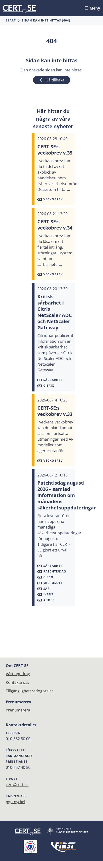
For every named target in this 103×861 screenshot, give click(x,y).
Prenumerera (18, 710)
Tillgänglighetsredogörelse (30, 691)
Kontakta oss (17, 682)
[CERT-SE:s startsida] (19, 9)
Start (11, 20)
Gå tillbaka (55, 80)
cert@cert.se (17, 784)
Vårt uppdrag (18, 673)
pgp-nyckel (15, 801)
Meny (95, 8)
